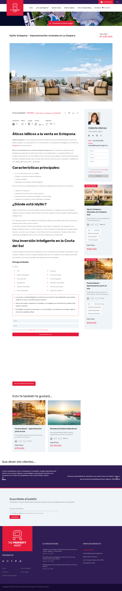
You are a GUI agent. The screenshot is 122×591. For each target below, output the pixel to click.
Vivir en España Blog (84, 8)
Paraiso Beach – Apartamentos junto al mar (97, 286)
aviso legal (105, 169)
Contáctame (107, 2)
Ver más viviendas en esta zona (24, 383)
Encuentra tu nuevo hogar (62, 23)
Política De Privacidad (9, 575)
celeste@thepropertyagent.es (98, 145)
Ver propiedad (98, 201)
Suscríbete (14, 517)
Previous (13, 73)
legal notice (32, 330)
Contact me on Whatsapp (65, 113)
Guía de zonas (56, 8)
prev (14, 414)
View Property (44, 420)
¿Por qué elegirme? (42, 8)
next (78, 414)
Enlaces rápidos (69, 8)
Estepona (15, 145)
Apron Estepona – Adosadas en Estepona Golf (97, 212)
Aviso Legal (24, 572)
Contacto (97, 8)
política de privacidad (95, 172)
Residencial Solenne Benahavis (43, 429)
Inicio (31, 8)
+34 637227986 (88, 550)
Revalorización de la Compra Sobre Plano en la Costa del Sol (60, 565)
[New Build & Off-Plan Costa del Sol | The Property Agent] (15, 8)
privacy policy (44, 330)
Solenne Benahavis (73, 429)
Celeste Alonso (92, 557)
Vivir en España (26, 568)
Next (109, 73)
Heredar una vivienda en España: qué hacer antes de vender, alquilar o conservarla (60, 550)
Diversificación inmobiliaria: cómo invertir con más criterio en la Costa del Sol (59, 558)
